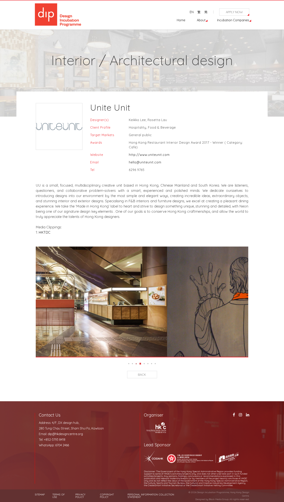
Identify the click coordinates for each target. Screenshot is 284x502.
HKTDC (45, 232)
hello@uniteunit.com (145, 162)
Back (142, 374)
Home (181, 20)
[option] (142, 302)
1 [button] (128, 363)
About (201, 20)
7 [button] (151, 363)
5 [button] (144, 363)
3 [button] (136, 363)
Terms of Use (58, 495)
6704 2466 (62, 445)
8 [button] (155, 363)
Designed (200, 499)
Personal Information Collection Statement (151, 495)
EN (192, 12)
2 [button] (132, 363)
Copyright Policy (107, 495)
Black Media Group (219, 499)
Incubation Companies (233, 20)
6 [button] (148, 363)
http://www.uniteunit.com (149, 155)
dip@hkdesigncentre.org (65, 434)
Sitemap (40, 494)
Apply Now (234, 12)
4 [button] (140, 364)
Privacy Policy (80, 495)
